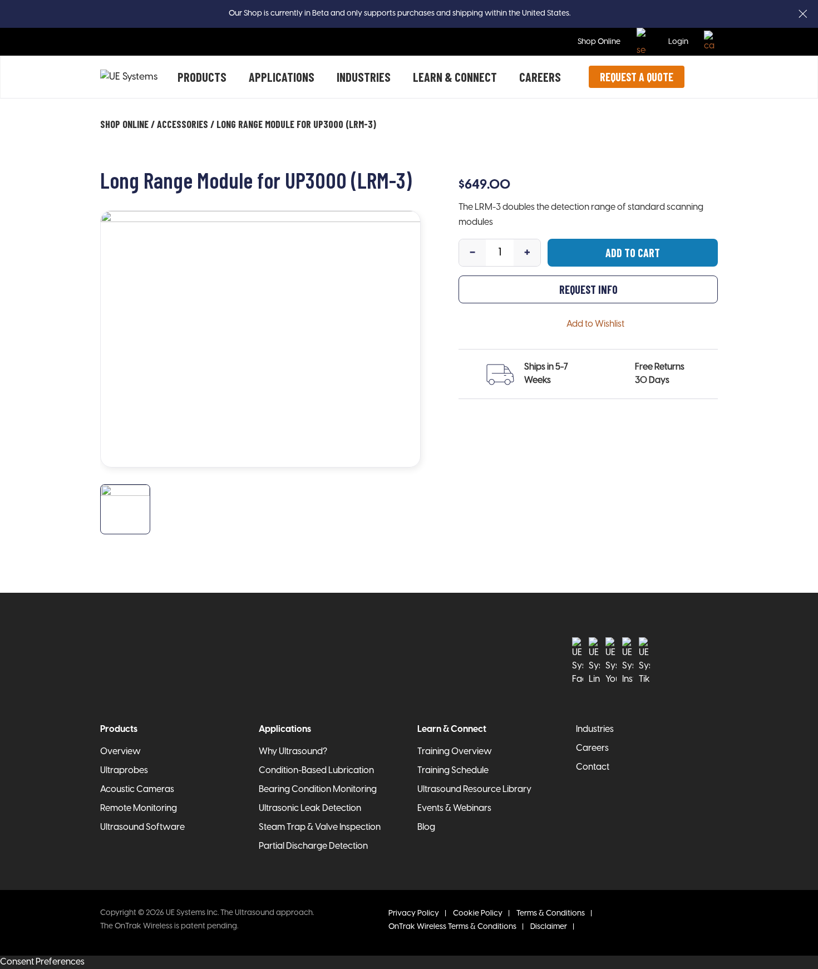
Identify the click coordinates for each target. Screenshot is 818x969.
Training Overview (454, 751)
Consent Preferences (42, 962)
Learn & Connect (455, 77)
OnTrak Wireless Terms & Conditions (452, 927)
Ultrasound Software (142, 827)
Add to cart (632, 252)
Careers (540, 77)
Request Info (588, 289)
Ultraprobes (124, 770)
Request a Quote (636, 76)
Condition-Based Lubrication (316, 770)
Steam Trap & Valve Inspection (320, 827)
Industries (364, 77)
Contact (592, 767)
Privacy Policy (413, 913)
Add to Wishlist (595, 324)
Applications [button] (281, 77)
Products (202, 77)
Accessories (182, 124)
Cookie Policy (477, 913)
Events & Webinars (454, 808)
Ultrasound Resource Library (474, 789)
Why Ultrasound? (293, 751)
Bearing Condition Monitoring (318, 789)
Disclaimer (548, 927)
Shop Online (599, 42)
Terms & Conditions (550, 913)
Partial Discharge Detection (313, 846)
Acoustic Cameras (137, 789)
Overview (120, 751)
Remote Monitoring (138, 808)
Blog (426, 827)
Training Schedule (453, 770)
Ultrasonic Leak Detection (310, 808)
